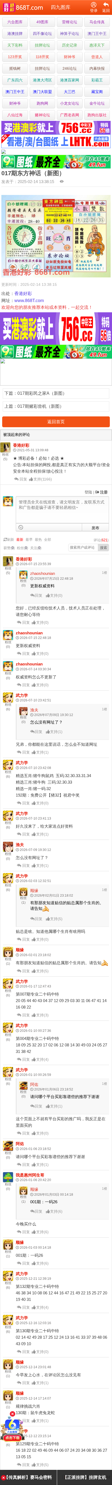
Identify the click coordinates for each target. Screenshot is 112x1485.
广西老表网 (69, 115)
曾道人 (97, 57)
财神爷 (69, 57)
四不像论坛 (42, 33)
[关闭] (12, 1414)
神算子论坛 (69, 33)
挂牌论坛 (42, 45)
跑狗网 (42, 103)
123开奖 (15, 57)
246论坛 (70, 68)
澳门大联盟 (42, 92)
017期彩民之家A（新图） (42, 393)
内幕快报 (97, 68)
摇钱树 (15, 68)
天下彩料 (15, 45)
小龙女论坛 (69, 103)
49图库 (42, 22)
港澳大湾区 (42, 80)
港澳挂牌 (15, 33)
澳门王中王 (97, 33)
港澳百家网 (69, 80)
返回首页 (56, 421)
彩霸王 (97, 80)
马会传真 (97, 22)
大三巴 (69, 92)
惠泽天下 (97, 45)
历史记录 (69, 45)
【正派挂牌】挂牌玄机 (84, 1477)
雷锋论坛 (69, 22)
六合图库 (15, 22)
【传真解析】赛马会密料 (28, 1477)
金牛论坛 (97, 103)
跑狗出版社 (97, 115)
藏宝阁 (97, 92)
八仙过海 (15, 115)
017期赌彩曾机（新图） (40, 406)
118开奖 (42, 57)
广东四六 (15, 80)
